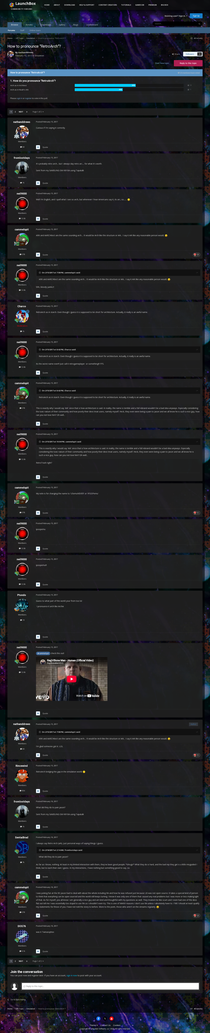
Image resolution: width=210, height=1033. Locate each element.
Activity (29, 24)
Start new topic (162, 63)
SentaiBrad (21, 837)
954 (23, 790)
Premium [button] (152, 5)
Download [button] (69, 5)
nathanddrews (25, 52)
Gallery (62, 24)
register (28, 98)
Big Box (164, 5)
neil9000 (22, 193)
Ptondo (21, 595)
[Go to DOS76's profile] (22, 936)
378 (23, 254)
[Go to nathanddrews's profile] (10, 54)
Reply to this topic (188, 63)
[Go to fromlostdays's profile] (22, 167)
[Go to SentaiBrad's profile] (22, 847)
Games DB (139, 5)
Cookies (117, 1025)
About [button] (57, 5)
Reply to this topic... (35, 986)
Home (47, 5)
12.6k (23, 218)
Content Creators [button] (108, 5)
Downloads (45, 24)
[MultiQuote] (38, 147)
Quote (45, 147)
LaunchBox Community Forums (30, 16)
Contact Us (105, 1025)
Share (177, 54)
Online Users (35, 30)
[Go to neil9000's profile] (22, 203)
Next (21, 112)
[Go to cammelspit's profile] (22, 239)
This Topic (188, 23)
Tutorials (126, 5)
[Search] (199, 23)
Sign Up (196, 15)
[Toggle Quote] (40, 272)
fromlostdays (22, 157)
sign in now (72, 975)
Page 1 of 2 (38, 112)
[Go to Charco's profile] (22, 316)
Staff (22, 30)
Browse (14, 24)
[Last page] (27, 112)
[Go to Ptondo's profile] (22, 605)
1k (23, 182)
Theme (93, 1025)
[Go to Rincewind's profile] (22, 775)
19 (23, 620)
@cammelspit (43, 653)
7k (23, 862)
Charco (21, 306)
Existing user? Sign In (175, 16)
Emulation (39, 55)
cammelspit (22, 229)
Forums (11, 30)
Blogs (75, 24)
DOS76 (22, 926)
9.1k (23, 951)
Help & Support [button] (86, 5)
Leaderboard (92, 24)
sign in (19, 98)
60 (23, 147)
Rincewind (22, 765)
